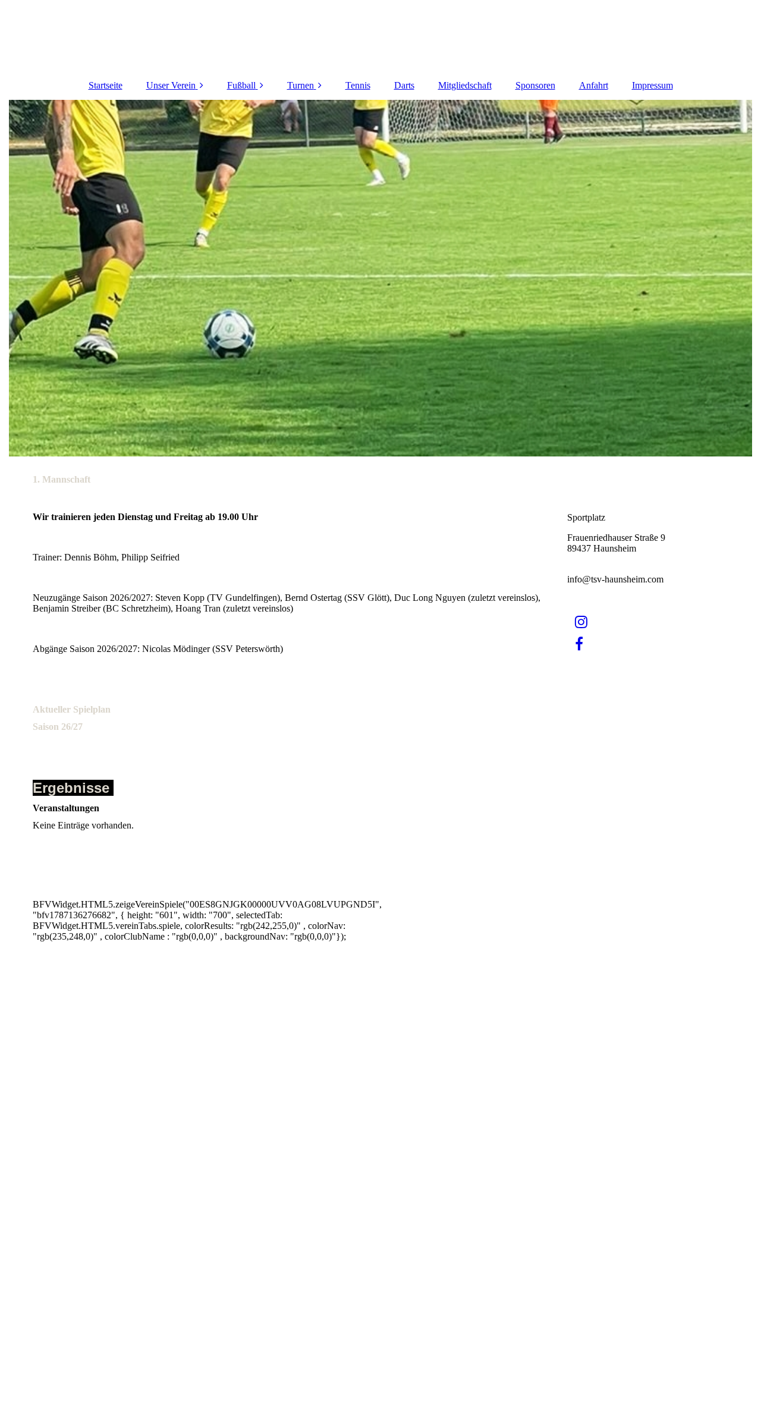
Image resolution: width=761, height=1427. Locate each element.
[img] (380, 278)
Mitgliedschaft (465, 85)
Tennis (357, 85)
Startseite (105, 85)
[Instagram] (580, 622)
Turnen (300, 85)
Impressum (652, 85)
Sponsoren (535, 85)
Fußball (241, 85)
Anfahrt (593, 85)
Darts (404, 85)
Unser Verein (171, 85)
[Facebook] (578, 644)
